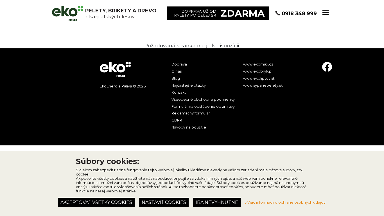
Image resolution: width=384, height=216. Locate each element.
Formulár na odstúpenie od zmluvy (203, 106)
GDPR (176, 120)
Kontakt (178, 92)
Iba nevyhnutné (217, 202)
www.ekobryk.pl (257, 71)
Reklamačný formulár (190, 113)
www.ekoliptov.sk (259, 78)
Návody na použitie (188, 127)
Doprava (179, 64)
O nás (176, 71)
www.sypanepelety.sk (263, 85)
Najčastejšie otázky (188, 85)
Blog (175, 78)
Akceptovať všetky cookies (96, 202)
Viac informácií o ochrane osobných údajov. (286, 202)
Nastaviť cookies (164, 202)
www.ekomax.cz (258, 64)
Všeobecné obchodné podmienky (203, 99)
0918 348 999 (299, 13)
